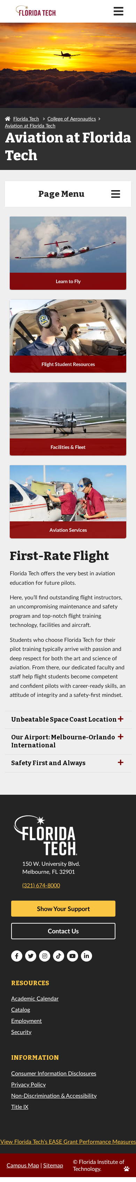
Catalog (20, 1009)
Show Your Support (63, 908)
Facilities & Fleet (68, 447)
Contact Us (63, 931)
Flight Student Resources (68, 364)
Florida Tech (26, 119)
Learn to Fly (68, 281)
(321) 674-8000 (41, 885)
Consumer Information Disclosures (53, 1073)
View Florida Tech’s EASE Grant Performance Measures (68, 1141)
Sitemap (53, 1165)
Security (21, 1031)
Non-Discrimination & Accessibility (54, 1095)
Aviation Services (68, 530)
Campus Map (23, 1165)
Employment (26, 1020)
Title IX (19, 1106)
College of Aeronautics (71, 119)
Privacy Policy (28, 1084)
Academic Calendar (35, 998)
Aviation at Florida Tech (30, 126)
